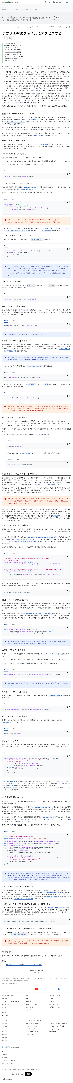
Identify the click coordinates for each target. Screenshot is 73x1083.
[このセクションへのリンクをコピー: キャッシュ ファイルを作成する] (29, 341)
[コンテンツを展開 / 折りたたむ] (14, 43)
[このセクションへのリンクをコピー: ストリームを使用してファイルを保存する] (34, 183)
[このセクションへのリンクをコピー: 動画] (7, 961)
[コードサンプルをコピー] (70, 174)
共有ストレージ (38, 90)
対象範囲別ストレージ (59, 516)
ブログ (4, 1013)
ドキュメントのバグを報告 (56, 1026)
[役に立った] (67, 27)
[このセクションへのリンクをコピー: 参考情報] (12, 952)
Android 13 (5, 1034)
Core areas (15, 9)
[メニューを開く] (3, 2)
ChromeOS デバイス (55, 1004)
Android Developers (7, 27)
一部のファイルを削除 (26, 819)
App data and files (30, 9)
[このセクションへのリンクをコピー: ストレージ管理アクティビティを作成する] (37, 887)
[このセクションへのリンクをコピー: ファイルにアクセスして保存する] (28, 154)
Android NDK (29, 1034)
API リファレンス (30, 1029)
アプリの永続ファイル (34, 120)
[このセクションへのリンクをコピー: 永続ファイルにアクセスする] (26, 141)
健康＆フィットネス (31, 1004)
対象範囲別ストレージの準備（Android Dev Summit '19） (24, 965)
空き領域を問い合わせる (38, 135)
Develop (5, 9)
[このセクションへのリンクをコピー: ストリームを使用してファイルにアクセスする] (37, 236)
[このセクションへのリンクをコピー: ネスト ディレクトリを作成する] (26, 306)
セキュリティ (6, 1004)
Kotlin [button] (6, 171)
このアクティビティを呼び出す (23, 899)
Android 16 (5, 1026)
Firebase (4, 1057)
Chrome (4, 1055)
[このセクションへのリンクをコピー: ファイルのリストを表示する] (25, 282)
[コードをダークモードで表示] (68, 174)
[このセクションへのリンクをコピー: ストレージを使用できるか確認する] (32, 526)
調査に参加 (52, 1032)
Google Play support (55, 1029)
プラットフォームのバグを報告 (58, 1023)
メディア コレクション (15, 102)
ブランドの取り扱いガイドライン (28, 1069)
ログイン (68, 2)
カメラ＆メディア (31, 1007)
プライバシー (29, 1010)
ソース (4, 1007)
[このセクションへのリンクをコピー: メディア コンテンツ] (20, 741)
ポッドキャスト (6, 1016)
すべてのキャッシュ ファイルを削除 (59, 819)
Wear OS (51, 1001)
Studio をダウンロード (32, 1032)
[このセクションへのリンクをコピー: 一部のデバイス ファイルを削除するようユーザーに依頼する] (52, 904)
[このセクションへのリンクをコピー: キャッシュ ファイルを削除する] (29, 417)
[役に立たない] (69, 27)
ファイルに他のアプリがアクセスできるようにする (54, 228)
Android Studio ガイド (32, 1023)
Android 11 (5, 1040)
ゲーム (27, 998)
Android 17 (5, 1023)
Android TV (52, 1010)
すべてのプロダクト (7, 1063)
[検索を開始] (46, 2)
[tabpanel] (36, 176)
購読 (28, 1074)
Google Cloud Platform (8, 1060)
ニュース (4, 1010)
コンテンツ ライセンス (32, 978)
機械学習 (28, 1001)
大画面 (51, 998)
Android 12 (5, 1037)
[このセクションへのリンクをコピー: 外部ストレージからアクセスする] (36, 474)
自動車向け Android (55, 1007)
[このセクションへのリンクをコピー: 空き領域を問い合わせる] (27, 798)
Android (4, 998)
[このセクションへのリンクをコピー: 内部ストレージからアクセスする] (36, 114)
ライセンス (14, 1069)
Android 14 (5, 1032)
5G (27, 1013)
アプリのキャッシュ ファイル (15, 122)
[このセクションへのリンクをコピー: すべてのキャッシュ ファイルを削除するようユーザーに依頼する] (55, 929)
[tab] (6, 171)
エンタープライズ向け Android (10, 1001)
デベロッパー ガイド (31, 1026)
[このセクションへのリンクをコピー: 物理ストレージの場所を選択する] (30, 600)
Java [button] (13, 171)
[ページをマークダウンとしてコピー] (10, 38)
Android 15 (5, 1029)
